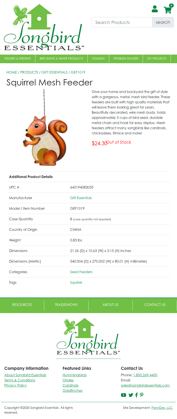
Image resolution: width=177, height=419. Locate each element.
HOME (11, 72)
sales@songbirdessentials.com (145, 385)
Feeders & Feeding (17, 58)
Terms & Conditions (19, 380)
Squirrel (76, 282)
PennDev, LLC (162, 408)
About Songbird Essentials (25, 375)
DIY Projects (156, 58)
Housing (98, 58)
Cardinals (70, 385)
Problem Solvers (126, 58)
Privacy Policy (15, 385)
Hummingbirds (75, 375)
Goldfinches (72, 390)
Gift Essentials (54, 72)
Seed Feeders (81, 272)
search (163, 22)
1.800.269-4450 (145, 375)
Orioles (68, 380)
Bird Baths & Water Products (61, 58)
